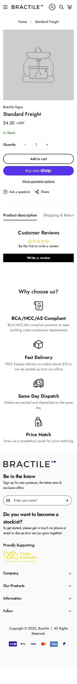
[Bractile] (27, 7)
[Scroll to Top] (69, 661)
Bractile (43, 628)
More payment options (38, 181)
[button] (70, 7)
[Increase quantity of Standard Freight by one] (47, 144)
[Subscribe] (67, 500)
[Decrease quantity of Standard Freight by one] (25, 144)
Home (22, 21)
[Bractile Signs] (37, 464)
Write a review (38, 257)
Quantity (9, 144)
